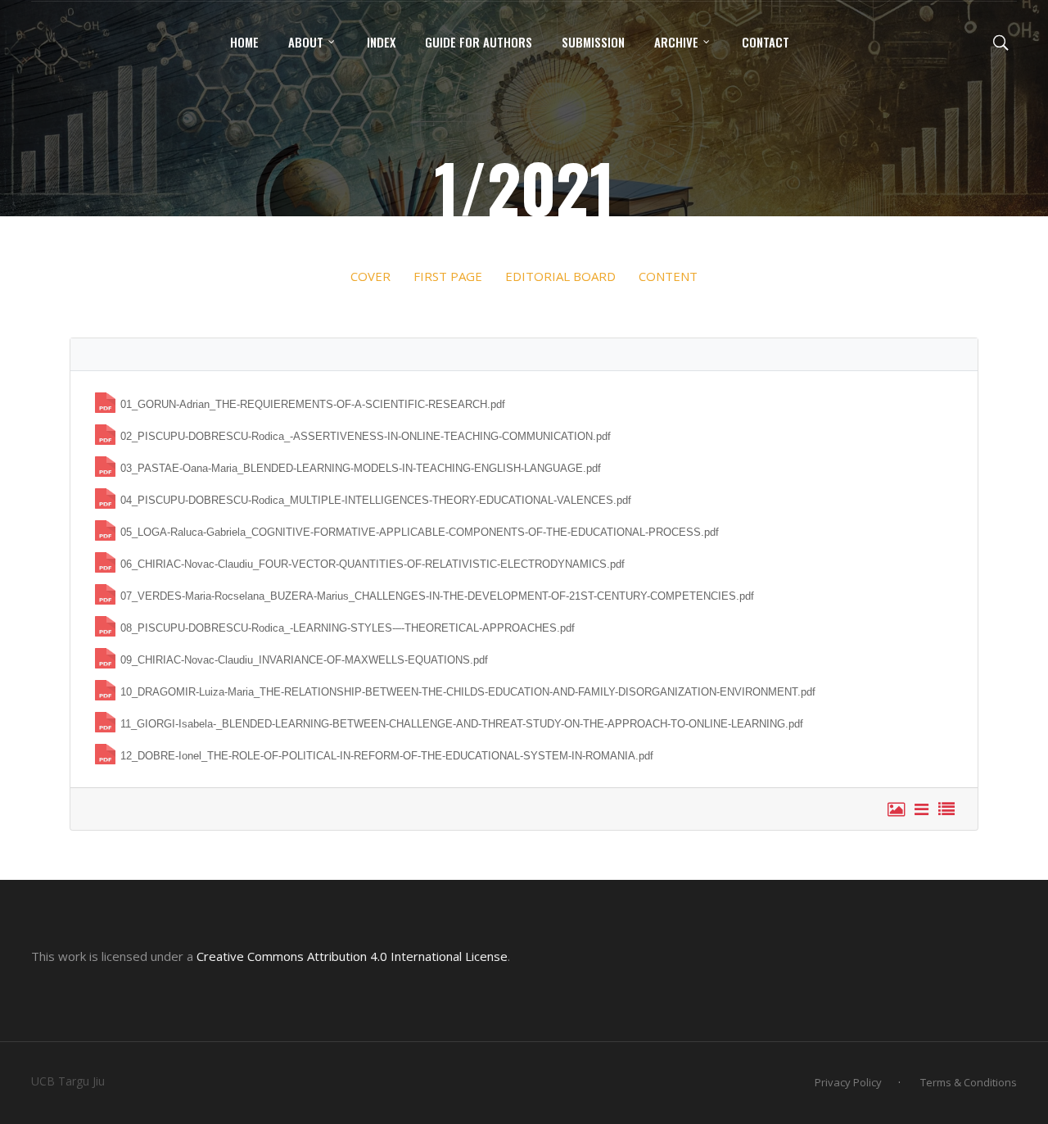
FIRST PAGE (446, 276)
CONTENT (668, 276)
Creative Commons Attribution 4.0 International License (352, 956)
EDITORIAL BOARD (560, 276)
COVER (370, 276)
